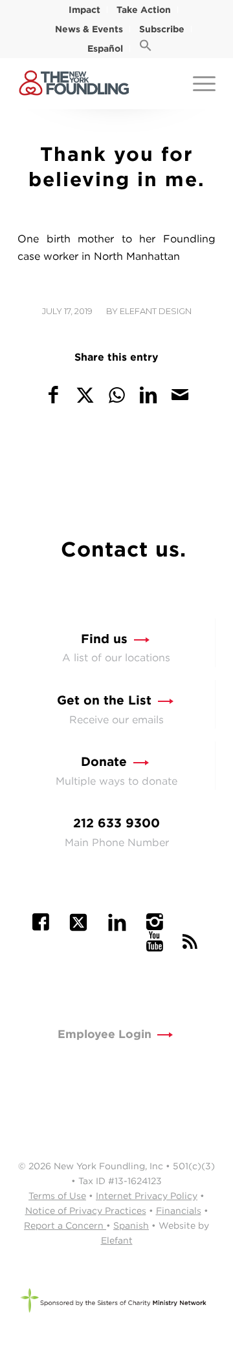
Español (105, 48)
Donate (104, 761)
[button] (145, 48)
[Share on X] (85, 394)
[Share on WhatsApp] (117, 394)
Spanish (131, 1225)
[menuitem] (84, 9)
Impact (84, 10)
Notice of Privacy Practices (85, 1210)
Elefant (117, 1240)
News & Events (89, 29)
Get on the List (104, 700)
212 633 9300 (116, 823)
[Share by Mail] (179, 394)
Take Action (143, 10)
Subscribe (161, 29)
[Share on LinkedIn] (148, 394)
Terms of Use (57, 1196)
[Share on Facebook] (54, 394)
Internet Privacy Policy (146, 1196)
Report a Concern (65, 1225)
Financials (178, 1210)
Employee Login (104, 1034)
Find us (104, 638)
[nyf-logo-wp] (96, 83)
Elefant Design (156, 311)
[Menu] (198, 83)
